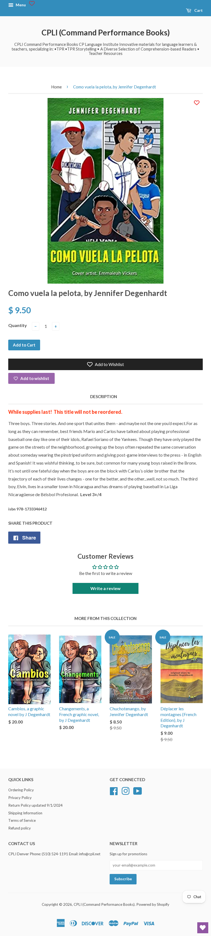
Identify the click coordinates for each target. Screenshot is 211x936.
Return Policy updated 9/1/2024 (35, 805)
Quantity (17, 325)
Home (56, 86)
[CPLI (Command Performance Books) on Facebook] (114, 790)
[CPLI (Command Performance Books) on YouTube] (137, 790)
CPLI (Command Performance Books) (105, 32)
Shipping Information (25, 813)
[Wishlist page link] (32, 3)
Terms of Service (22, 820)
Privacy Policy (20, 797)
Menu (20, 4)
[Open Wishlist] (202, 927)
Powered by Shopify (152, 904)
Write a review (105, 588)
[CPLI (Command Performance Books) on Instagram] (125, 790)
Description (103, 396)
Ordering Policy (21, 790)
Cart (198, 10)
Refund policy (19, 828)
